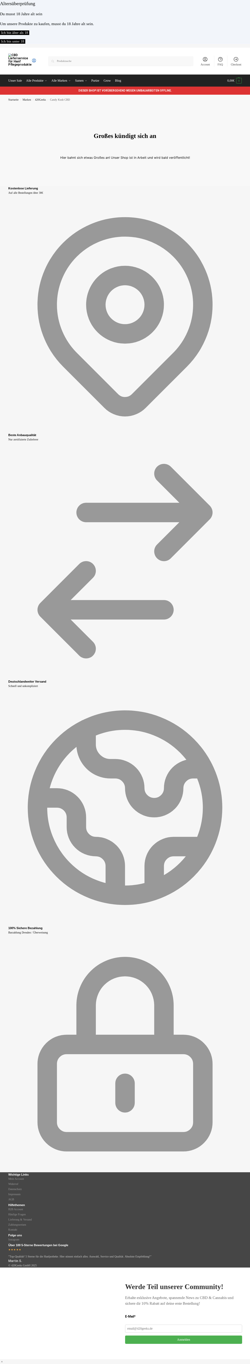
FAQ (220, 64)
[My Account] (34, 61)
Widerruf (13, 1184)
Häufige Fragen (17, 1214)
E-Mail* (130, 1316)
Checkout (236, 64)
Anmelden (183, 1339)
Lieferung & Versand (20, 1219)
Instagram (13, 1239)
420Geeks (40, 99)
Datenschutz (15, 1189)
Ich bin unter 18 (12, 41)
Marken (27, 99)
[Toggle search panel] (37, 61)
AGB (11, 1199)
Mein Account (16, 1178)
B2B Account (15, 1209)
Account (205, 64)
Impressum (14, 1194)
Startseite (13, 99)
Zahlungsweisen (17, 1224)
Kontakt (12, 1229)
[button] (234, 81)
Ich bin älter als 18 (14, 33)
